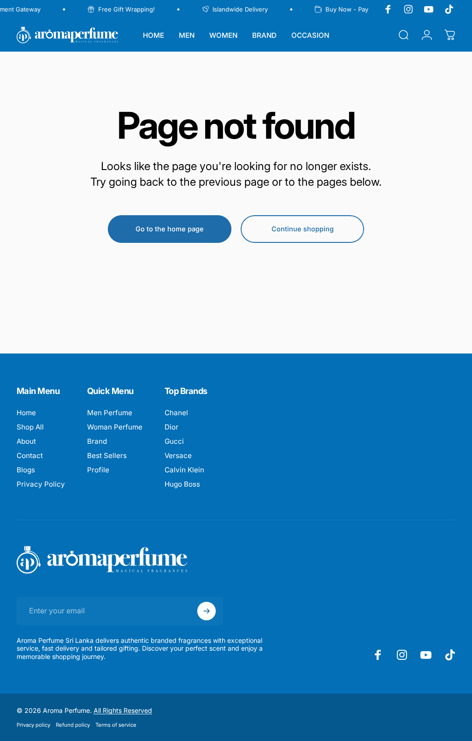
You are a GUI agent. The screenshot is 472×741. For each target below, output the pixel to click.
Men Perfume (109, 412)
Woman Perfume (114, 427)
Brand (97, 441)
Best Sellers (107, 455)
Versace (178, 455)
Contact (30, 455)
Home (26, 412)
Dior (171, 427)
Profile (98, 469)
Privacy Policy (41, 484)
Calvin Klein (184, 469)
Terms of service (115, 725)
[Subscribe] (206, 611)
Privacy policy (33, 725)
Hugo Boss (182, 484)
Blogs (26, 469)
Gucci (174, 441)
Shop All (30, 427)
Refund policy (73, 725)
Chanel (176, 412)
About (26, 441)
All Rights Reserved (123, 710)
